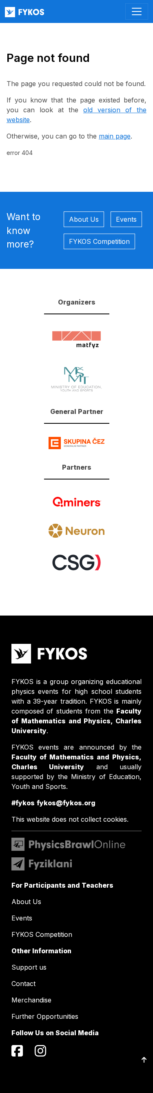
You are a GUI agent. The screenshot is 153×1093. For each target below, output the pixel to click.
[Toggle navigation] (136, 11)
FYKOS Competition (99, 241)
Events (126, 219)
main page (115, 136)
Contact (23, 983)
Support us (29, 967)
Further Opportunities (44, 1016)
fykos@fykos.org (66, 803)
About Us (84, 219)
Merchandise (31, 1000)
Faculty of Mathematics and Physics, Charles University (76, 721)
